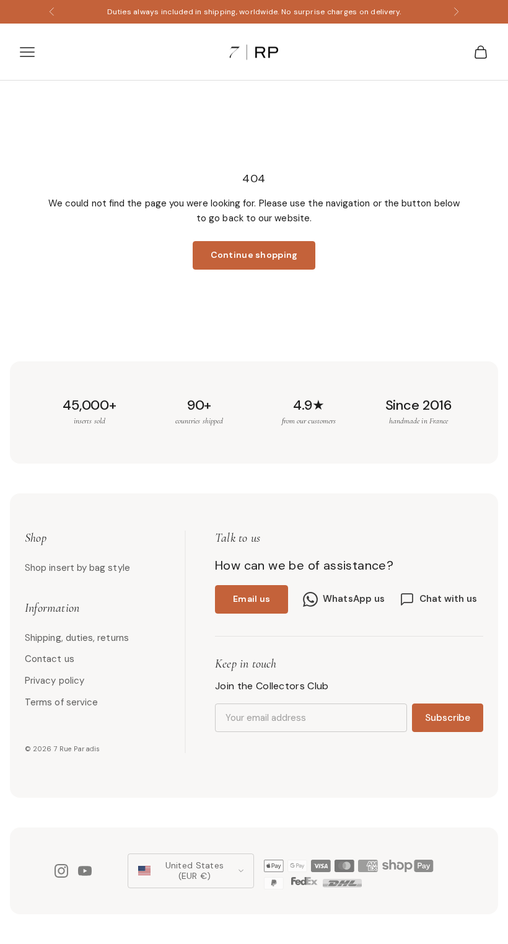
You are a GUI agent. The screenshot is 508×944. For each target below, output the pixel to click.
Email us (251, 598)
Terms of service (61, 702)
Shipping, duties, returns (77, 638)
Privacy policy (54, 680)
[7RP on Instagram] (61, 871)
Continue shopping (254, 254)
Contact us (49, 659)
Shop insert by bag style (77, 568)
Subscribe (447, 718)
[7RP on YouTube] (85, 871)
